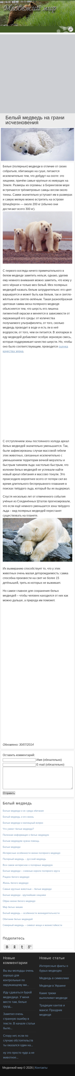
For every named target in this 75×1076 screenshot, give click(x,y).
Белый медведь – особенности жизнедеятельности (31, 913)
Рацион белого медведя (16, 877)
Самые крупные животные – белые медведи (27, 889)
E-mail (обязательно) (50, 764)
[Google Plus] (29, 946)
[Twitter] (22, 946)
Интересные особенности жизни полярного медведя (31, 853)
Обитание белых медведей (18, 919)
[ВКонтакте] (7, 946)
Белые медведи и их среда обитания (23, 810)
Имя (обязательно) (49, 759)
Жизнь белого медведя (15, 883)
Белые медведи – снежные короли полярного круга (31, 871)
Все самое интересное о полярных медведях (28, 865)
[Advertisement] (37, 73)
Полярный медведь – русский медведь (24, 859)
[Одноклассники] (14, 946)
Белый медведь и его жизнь (18, 816)
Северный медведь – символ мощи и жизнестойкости (32, 925)
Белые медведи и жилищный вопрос (23, 822)
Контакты (41, 1067)
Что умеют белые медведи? (18, 829)
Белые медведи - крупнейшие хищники (24, 895)
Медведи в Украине (52, 985)
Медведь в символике (54, 978)
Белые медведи (11, 847)
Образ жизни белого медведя (19, 901)
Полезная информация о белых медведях (26, 835)
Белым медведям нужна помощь (21, 841)
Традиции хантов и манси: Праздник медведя (52, 1010)
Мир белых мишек (13, 907)
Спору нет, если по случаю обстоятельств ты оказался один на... (18, 1040)
